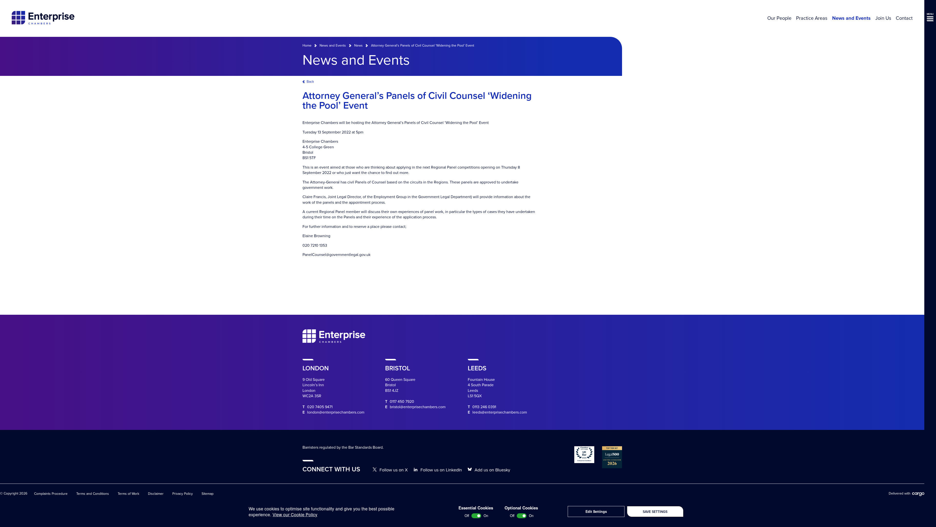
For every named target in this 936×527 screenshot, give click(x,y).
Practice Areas (811, 18)
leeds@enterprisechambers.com (499, 412)
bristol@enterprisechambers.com (418, 407)
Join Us (883, 18)
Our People (779, 18)
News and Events (851, 18)
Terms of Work (128, 494)
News (358, 45)
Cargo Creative (918, 494)
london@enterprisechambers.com (335, 412)
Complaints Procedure (51, 494)
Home (307, 45)
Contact (904, 18)
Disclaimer (156, 494)
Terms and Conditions (92, 494)
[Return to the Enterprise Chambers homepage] (43, 18)
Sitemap (208, 494)
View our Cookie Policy (295, 514)
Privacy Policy (182, 494)
